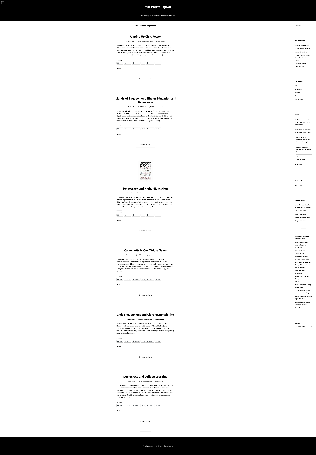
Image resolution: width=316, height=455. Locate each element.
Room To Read (299, 308)
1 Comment (160, 107)
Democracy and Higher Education (145, 188)
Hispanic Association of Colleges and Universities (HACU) (303, 279)
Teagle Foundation (300, 221)
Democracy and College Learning (145, 376)
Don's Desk (298, 185)
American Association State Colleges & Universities (301, 245)
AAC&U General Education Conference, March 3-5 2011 (303, 131)
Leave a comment (160, 41)
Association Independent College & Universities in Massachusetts (303, 265)
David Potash (131, 41)
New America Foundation (302, 217)
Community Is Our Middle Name (145, 250)
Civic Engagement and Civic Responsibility (145, 315)
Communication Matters (302, 49)
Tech (296, 96)
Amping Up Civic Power (145, 36)
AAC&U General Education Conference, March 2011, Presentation (303, 122)
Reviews (297, 92)
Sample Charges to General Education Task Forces (303, 149)
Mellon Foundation (300, 214)
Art (296, 86)
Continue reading (147, 80)
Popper (170, 446)
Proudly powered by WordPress (152, 446)
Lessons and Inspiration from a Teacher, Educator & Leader (303, 58)
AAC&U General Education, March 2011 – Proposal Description (303, 140)
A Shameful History (301, 52)
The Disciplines (299, 99)
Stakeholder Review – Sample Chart (303, 158)
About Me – (298, 164)
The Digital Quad (158, 7)
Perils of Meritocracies (302, 45)
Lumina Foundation (301, 211)
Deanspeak (298, 89)
